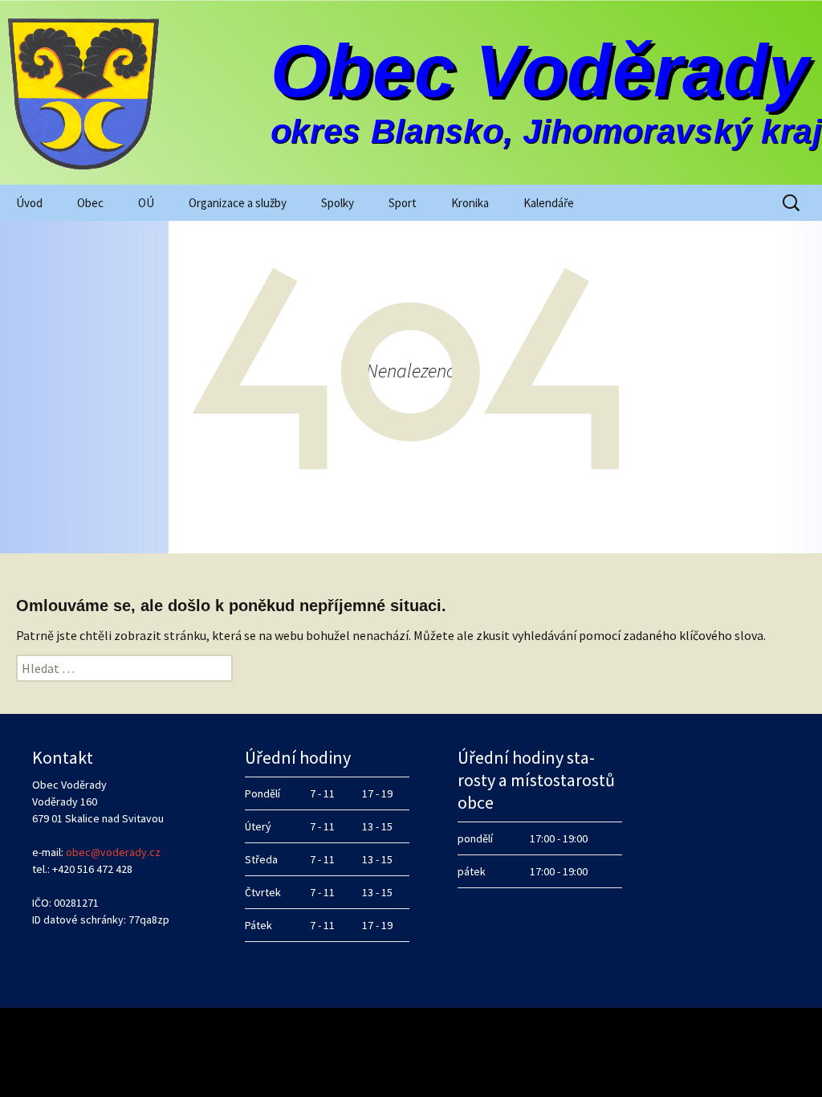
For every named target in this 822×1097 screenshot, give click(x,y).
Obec (90, 202)
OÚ (146, 202)
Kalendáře (548, 202)
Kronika (470, 202)
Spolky (337, 202)
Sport (403, 202)
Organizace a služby (238, 202)
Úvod (29, 202)
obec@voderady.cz (113, 852)
